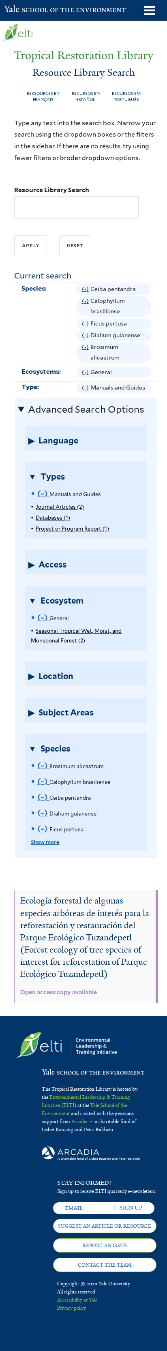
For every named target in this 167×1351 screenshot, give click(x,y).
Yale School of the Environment (24, 9)
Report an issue (104, 1245)
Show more (45, 842)
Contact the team (105, 1265)
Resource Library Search (51, 190)
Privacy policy (71, 1308)
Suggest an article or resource (104, 1226)
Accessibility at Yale (77, 1300)
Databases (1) (53, 518)
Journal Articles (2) (60, 507)
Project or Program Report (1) (72, 529)
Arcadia (79, 1121)
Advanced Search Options (86, 409)
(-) (86, 290)
